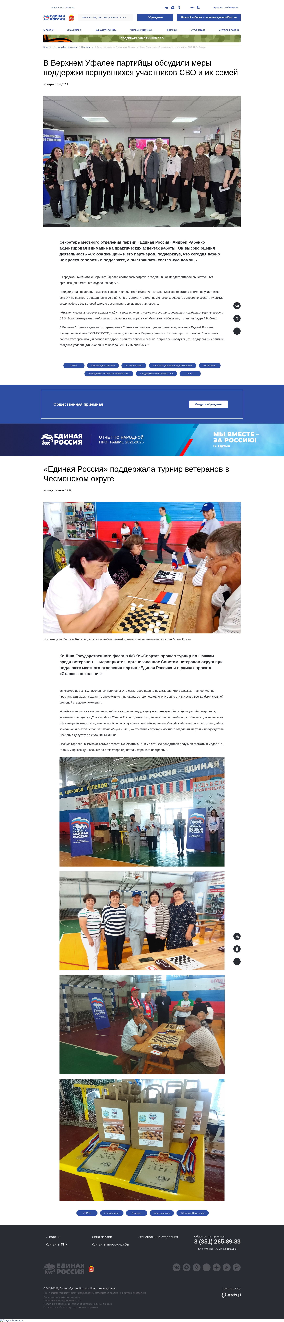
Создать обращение (208, 404)
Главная (47, 47)
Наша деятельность (105, 29)
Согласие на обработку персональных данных (70, 1307)
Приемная (171, 29)
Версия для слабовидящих (225, 7)
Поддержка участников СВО (142, 38)
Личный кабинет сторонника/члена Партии (209, 17)
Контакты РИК (56, 1244)
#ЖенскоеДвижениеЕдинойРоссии (172, 365)
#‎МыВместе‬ (209, 365)
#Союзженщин (134, 365)
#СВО (190, 373)
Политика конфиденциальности (62, 1300)
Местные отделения (141, 29)
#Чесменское (111, 1213)
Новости (86, 47)
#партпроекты (162, 1213)
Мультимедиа (197, 29)
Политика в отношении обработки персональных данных (77, 1304)
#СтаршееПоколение (193, 1213)
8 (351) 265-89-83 (217, 1241)
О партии (48, 29)
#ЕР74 (74, 365)
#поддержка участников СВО (156, 373)
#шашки (136, 1213)
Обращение (155, 17)
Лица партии (74, 29)
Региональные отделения (158, 1237)
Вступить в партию (229, 29)
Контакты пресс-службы (110, 1244)
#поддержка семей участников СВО (109, 373)
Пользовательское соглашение (61, 1297)
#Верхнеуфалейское (103, 365)
